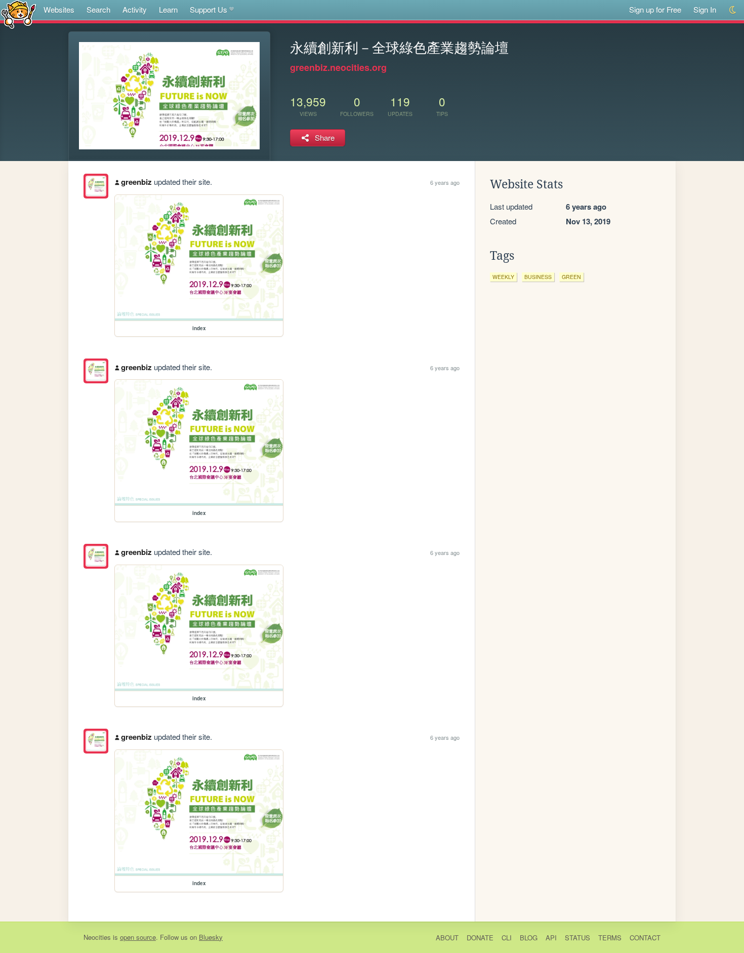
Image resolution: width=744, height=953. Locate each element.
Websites (59, 9)
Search (98, 9)
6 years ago (445, 182)
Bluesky (211, 937)
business (538, 277)
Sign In (704, 9)
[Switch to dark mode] (733, 10)
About (447, 937)
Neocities (97, 937)
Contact (645, 937)
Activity (134, 9)
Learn (168, 9)
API (551, 937)
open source (138, 937)
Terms (610, 937)
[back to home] (18, 14)
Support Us (208, 9)
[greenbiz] (96, 186)
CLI (507, 937)
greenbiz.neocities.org (338, 67)
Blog (529, 937)
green (571, 277)
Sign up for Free (655, 9)
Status (577, 937)
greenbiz (136, 181)
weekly (503, 277)
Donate (480, 937)
